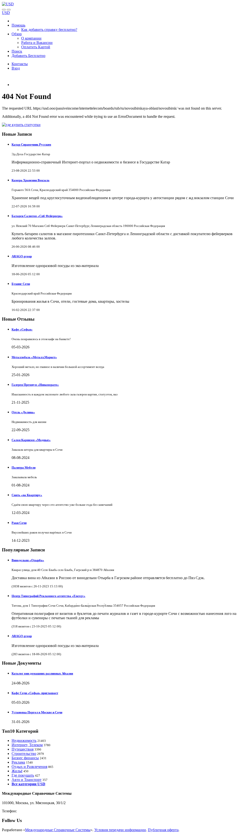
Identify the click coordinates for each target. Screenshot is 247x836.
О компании (31, 38)
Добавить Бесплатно (28, 56)
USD (6, 13)
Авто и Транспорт (26, 780)
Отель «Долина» (23, 412)
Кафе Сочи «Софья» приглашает (35, 693)
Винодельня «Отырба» (28, 560)
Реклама (18, 762)
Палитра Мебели (23, 467)
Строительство (24, 754)
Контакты (20, 64)
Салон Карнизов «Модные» (31, 440)
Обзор (17, 34)
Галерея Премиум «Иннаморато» (35, 384)
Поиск (17, 51)
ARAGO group (22, 256)
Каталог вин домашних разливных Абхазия (42, 673)
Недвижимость (24, 740)
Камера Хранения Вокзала (30, 180)
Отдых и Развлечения (29, 767)
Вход (16, 68)
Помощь (18, 25)
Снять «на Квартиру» (27, 495)
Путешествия (23, 749)
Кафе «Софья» (22, 329)
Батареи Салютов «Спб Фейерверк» (37, 216)
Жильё (17, 771)
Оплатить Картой (35, 47)
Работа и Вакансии (37, 43)
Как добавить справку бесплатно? (49, 30)
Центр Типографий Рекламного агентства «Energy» (48, 596)
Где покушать (23, 775)
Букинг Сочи (21, 284)
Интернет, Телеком (27, 745)
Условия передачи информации (120, 830)
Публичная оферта (163, 830)
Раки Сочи (19, 523)
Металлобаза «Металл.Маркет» (34, 357)
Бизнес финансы (25, 758)
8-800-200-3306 (30, 811)
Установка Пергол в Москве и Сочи (37, 712)
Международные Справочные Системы (57, 830)
